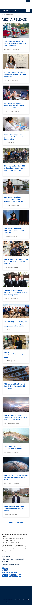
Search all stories (7, 556)
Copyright (25, 599)
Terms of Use (18, 599)
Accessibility (5, 602)
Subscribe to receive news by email (13, 559)
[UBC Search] (28, 2)
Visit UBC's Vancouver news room (12, 562)
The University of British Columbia (12, 3)
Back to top (5, 583)
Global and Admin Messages (11, 564)
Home (3, 14)
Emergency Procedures (7, 599)
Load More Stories (15, 523)
